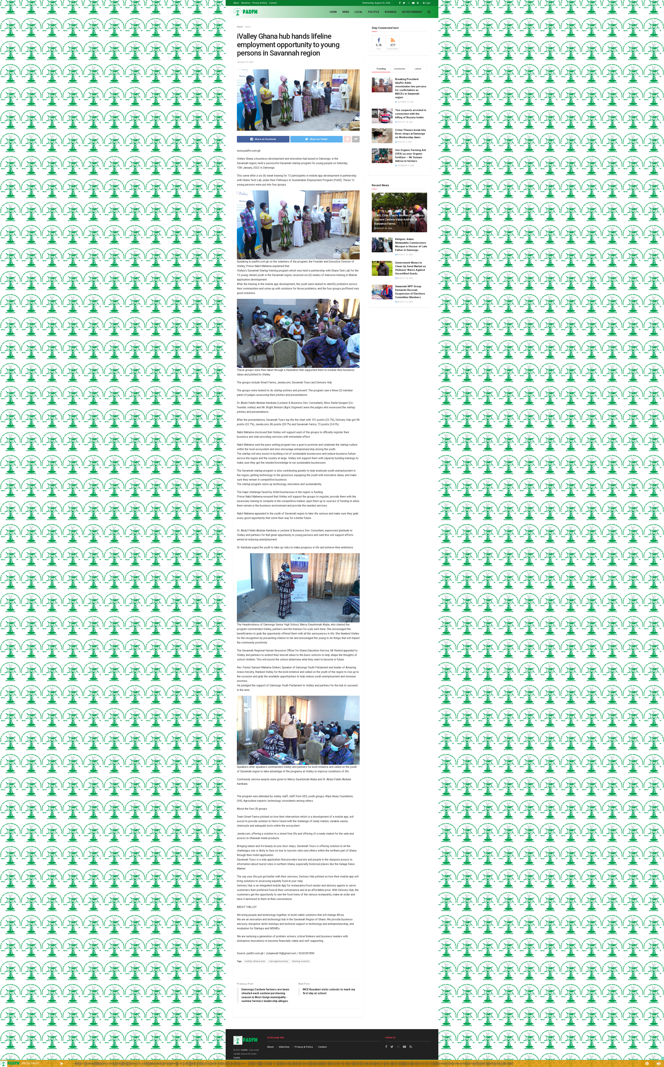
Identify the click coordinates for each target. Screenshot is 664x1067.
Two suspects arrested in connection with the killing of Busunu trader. (410, 114)
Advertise (245, 3)
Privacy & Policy (259, 3)
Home (333, 12)
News (345, 12)
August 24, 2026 (384, 228)
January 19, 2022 (245, 62)
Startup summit (300, 961)
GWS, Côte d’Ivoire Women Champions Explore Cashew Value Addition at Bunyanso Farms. (398, 219)
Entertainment (412, 12)
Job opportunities (278, 961)
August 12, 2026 (405, 302)
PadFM (244, 1050)
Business (390, 12)
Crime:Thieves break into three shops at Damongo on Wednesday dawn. (410, 133)
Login (428, 3)
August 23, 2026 (405, 255)
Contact (273, 3)
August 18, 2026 (405, 278)
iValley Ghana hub (255, 961)
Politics (373, 12)
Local (358, 12)
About (236, 3)
